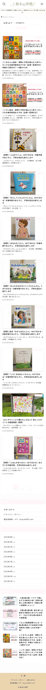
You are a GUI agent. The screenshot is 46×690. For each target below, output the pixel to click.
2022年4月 (9, 571)
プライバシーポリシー (13, 514)
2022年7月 (9, 561)
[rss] (24, 676)
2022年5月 (9, 566)
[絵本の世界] (23, 4)
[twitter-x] (21, 676)
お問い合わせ (9, 509)
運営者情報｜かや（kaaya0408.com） (19, 519)
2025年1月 (9, 547)
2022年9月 (9, 551)
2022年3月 (10, 576)
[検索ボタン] (4, 4)
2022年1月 (9, 581)
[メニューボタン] (42, 4)
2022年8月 (9, 556)
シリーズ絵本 (21, 28)
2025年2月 (9, 542)
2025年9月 (9, 537)
